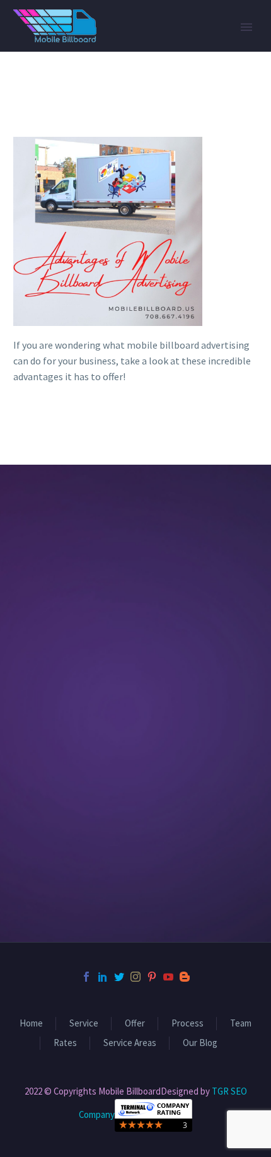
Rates (65, 1043)
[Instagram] (135, 977)
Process (187, 1023)
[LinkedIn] (103, 977)
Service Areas (129, 1043)
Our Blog (200, 1043)
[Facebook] (86, 977)
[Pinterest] (152, 977)
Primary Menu (246, 27)
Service (83, 1023)
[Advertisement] (135, 720)
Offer (135, 1023)
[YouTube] (168, 977)
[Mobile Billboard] (153, 1114)
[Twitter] (119, 977)
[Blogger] (185, 977)
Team (240, 1023)
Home (31, 1023)
